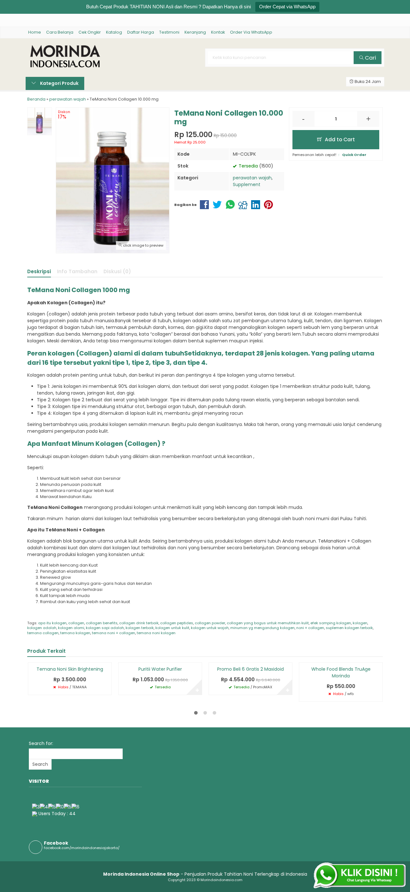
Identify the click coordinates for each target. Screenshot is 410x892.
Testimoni (169, 32)
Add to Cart (339, 139)
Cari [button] (370, 57)
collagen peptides (176, 623)
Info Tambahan (77, 271)
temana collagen (43, 632)
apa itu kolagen (52, 623)
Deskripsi (39, 271)
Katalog (114, 32)
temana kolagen (75, 632)
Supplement (246, 184)
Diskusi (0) (117, 271)
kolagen (360, 623)
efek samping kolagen (330, 623)
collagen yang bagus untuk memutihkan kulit (268, 623)
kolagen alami (71, 627)
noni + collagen (310, 627)
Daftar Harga (140, 32)
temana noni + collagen (113, 632)
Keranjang (195, 32)
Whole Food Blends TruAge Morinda (341, 672)
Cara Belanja (59, 32)
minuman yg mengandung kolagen (262, 627)
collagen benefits (102, 623)
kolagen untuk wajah (210, 627)
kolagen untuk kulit (172, 627)
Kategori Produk (58, 83)
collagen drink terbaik (139, 623)
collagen (76, 623)
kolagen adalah (41, 627)
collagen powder (210, 623)
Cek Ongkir (89, 32)
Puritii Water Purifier (160, 669)
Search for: (41, 743)
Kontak (218, 32)
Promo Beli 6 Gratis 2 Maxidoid (250, 669)
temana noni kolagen (156, 632)
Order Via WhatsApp (251, 32)
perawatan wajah (252, 178)
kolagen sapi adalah (105, 627)
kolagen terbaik (140, 627)
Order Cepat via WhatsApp (287, 6)
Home (34, 32)
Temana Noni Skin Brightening (70, 669)
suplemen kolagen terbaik (349, 627)
